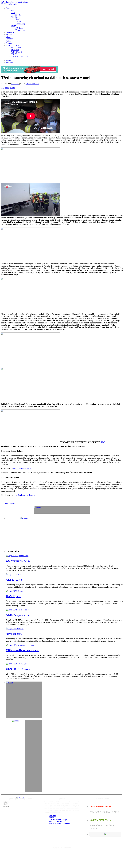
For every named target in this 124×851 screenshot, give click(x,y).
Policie (18, 21)
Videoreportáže (16, 15)
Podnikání (10, 39)
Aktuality (14, 17)
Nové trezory (14, 633)
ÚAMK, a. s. (13, 596)
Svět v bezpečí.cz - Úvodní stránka (14, 2)
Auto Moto (10, 32)
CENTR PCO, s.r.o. (18, 669)
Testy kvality (20, 24)
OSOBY (14, 54)
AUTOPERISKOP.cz (100, 806)
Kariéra (51, 818)
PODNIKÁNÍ (16, 52)
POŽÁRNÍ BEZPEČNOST (21, 56)
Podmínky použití (55, 821)
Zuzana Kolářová (32, 84)
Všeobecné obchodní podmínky (60, 823)
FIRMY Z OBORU (13, 45)
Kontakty (52, 816)
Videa (13, 13)
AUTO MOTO (17, 47)
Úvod (8, 8)
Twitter (8, 60)
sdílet (7, 88)
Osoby (8, 37)
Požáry (8, 41)
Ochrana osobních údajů (58, 819)
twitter (12, 88)
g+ (2, 88)
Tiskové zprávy (21, 30)
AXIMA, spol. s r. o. (18, 615)
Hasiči (18, 19)
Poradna (9, 43)
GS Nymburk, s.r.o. (18, 560)
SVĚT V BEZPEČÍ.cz (100, 820)
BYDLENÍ (15, 50)
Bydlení (9, 34)
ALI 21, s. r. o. (14, 579)
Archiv (13, 10)
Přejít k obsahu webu (9, 4)
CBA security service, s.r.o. (22, 650)
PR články (19, 28)
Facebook (9, 62)
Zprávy (13, 26)
